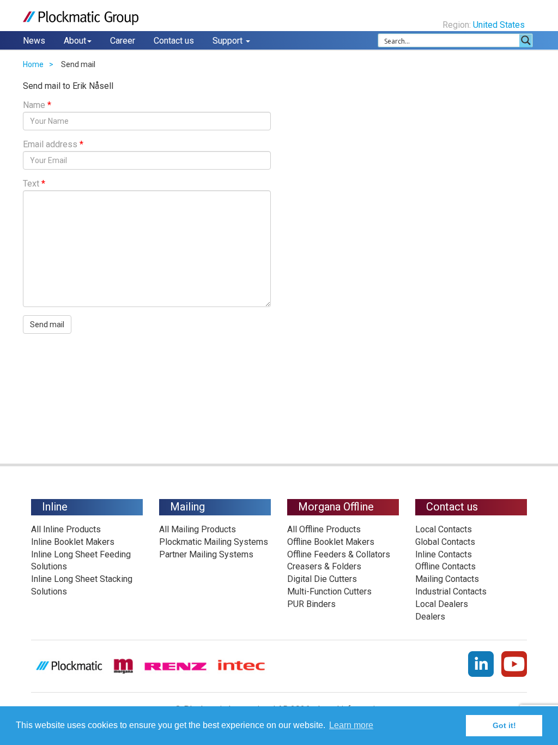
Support (229, 40)
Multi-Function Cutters (329, 591)
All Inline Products (66, 529)
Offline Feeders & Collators (338, 554)
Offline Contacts (445, 566)
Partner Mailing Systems (206, 554)
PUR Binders (311, 604)
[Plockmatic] (81, 18)
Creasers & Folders (324, 566)
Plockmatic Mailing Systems (213, 542)
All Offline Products (324, 529)
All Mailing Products (197, 529)
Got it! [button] (504, 725)
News (34, 40)
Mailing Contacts (447, 579)
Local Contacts (443, 529)
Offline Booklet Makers (330, 542)
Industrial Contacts (451, 591)
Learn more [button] (351, 725)
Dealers (430, 616)
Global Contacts (445, 542)
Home (33, 64)
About (75, 40)
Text (34, 183)
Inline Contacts (443, 554)
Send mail (47, 324)
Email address (53, 144)
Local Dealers (441, 604)
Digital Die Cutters (322, 579)
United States (500, 25)
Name (37, 105)
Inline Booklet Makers (72, 542)
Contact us (174, 40)
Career (122, 40)
